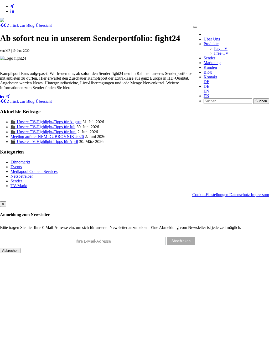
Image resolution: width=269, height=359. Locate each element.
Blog (208, 72)
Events (16, 167)
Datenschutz (240, 194)
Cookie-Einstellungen (210, 194)
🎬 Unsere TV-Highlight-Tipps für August (46, 122)
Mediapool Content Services (34, 171)
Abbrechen (10, 251)
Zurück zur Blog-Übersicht (29, 25)
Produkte (211, 44)
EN (206, 91)
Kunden (210, 67)
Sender (209, 58)
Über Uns (212, 39)
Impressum (260, 194)
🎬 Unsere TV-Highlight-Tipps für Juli (43, 127)
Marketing (212, 62)
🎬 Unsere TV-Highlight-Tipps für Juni (43, 132)
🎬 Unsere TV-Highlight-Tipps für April (44, 141)
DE (206, 81)
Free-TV (221, 53)
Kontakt (210, 77)
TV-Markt (19, 185)
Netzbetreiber (22, 176)
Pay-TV (220, 48)
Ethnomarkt (20, 162)
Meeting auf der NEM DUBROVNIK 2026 (47, 136)
